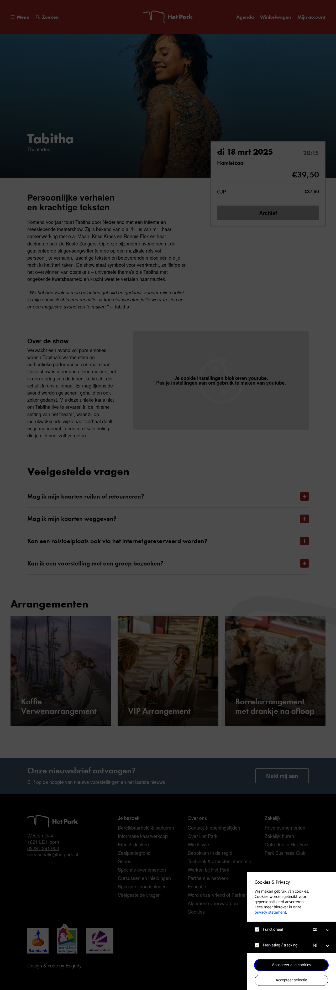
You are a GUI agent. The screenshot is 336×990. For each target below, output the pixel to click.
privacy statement (270, 912)
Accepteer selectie (291, 980)
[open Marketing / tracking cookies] (327, 945)
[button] (286, 929)
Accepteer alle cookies (291, 964)
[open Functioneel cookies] (327, 930)
